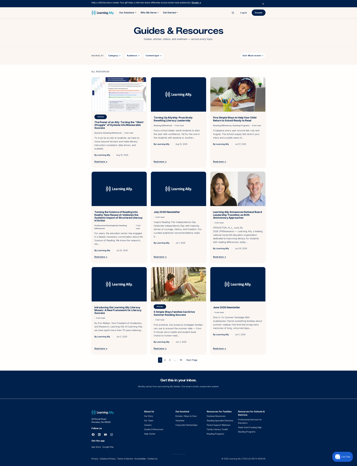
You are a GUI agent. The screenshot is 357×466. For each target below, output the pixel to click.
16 (181, 360)
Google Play (108, 447)
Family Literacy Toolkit (217, 429)
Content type (152, 55)
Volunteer (179, 420)
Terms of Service (125, 458)
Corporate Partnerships (186, 425)
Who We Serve (149, 12)
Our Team (148, 420)
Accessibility (140, 458)
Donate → (196, 2)
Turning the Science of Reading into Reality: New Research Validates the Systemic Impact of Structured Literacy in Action (118, 216)
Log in (243, 12)
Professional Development (106, 225)
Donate (258, 12)
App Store (96, 447)
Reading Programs (241, 125)
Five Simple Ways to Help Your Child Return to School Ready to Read (234, 119)
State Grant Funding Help (250, 427)
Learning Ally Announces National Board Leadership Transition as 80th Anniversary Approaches (237, 215)
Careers (148, 425)
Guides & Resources (153, 429)
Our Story (148, 416)
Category (113, 55)
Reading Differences (112, 133)
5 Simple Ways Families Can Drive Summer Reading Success (174, 313)
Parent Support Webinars (218, 425)
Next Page (191, 360)
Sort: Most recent (252, 55)
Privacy (94, 458)
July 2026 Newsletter (167, 212)
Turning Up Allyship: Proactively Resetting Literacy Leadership (173, 119)
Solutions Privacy (108, 458)
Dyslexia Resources (216, 416)
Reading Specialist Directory (220, 420)
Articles (100, 117)
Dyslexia (98, 133)
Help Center (149, 434)
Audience (132, 55)
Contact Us (152, 458)
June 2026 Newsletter (226, 307)
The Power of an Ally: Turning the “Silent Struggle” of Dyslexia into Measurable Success (118, 125)
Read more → (100, 161)
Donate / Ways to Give (186, 416)
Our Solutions (126, 12)
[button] (342, 457)
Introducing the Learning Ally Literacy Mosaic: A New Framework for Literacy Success (118, 310)
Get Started (169, 12)
